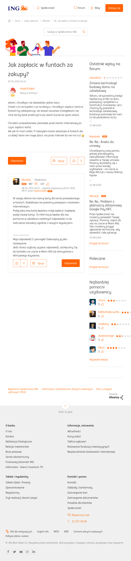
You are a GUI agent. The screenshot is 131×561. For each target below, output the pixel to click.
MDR (66, 531)
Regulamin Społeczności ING (23, 389)
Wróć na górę (65, 411)
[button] (74, 161)
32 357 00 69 (79, 521)
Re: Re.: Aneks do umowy (101, 144)
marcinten (27, 88)
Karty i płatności (31, 21)
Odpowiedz (17, 160)
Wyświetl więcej (98, 359)
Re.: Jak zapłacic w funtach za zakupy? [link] (70, 21)
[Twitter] (14, 552)
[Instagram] (27, 552)
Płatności (46, 21)
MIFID (56, 531)
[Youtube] (20, 552)
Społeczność (48, 7)
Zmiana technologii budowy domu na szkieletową (103, 87)
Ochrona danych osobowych (88, 531)
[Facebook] (8, 552)
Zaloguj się (114, 8)
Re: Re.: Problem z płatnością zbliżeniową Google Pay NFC (105, 205)
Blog (97, 7)
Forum (81, 7)
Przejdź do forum (99, 243)
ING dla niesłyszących (21, 531)
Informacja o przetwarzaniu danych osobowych (67, 389)
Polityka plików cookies (17, 536)
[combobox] (65, 32)
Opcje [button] (61, 160)
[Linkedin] (33, 552)
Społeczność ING (9, 20)
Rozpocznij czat (80, 515)
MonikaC (26, 179)
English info (43, 531)
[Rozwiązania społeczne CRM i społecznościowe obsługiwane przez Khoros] (116, 396)
